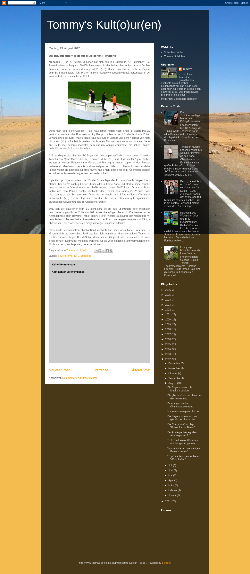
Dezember (174, 363)
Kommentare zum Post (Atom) (79, 377)
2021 (168, 314)
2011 (168, 501)
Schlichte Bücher (174, 52)
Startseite (100, 370)
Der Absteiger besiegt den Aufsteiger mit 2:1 (181, 434)
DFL (76, 255)
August (172, 383)
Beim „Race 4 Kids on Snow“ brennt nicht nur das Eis (191, 184)
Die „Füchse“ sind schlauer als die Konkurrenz (184, 397)
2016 (168, 339)
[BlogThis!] (100, 251)
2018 (168, 329)
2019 (168, 324)
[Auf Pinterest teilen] (111, 251)
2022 (168, 309)
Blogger (166, 562)
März (171, 485)
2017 (168, 334)
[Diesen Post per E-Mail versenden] (96, 251)
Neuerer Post (59, 370)
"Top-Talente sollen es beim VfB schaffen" (183, 458)
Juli (170, 465)
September (174, 378)
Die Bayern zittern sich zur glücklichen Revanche (182, 418)
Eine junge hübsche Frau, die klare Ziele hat (190, 250)
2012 (168, 359)
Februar (173, 490)
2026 (168, 289)
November (174, 368)
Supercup (85, 255)
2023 (168, 304)
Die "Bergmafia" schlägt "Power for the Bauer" (181, 426)
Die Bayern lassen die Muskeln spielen (179, 389)
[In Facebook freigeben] (107, 251)
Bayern (62, 255)
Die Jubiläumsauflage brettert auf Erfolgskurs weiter (190, 117)
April (171, 480)
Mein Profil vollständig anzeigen (179, 98)
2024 (168, 299)
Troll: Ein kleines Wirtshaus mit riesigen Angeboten (182, 442)
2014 (168, 349)
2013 (168, 354)
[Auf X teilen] (103, 251)
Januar (172, 495)
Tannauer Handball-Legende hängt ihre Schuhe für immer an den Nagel (191, 151)
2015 (168, 344)
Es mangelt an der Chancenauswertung (180, 405)
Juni (171, 470)
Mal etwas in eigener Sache (183, 411)
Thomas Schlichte (174, 56)
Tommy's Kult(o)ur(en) (104, 24)
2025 (168, 294)
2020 (168, 319)
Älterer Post (141, 370)
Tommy (187, 68)
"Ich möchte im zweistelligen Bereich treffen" (183, 450)
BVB (70, 255)
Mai (170, 475)
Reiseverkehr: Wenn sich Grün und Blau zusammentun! (189, 217)
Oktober (173, 373)
